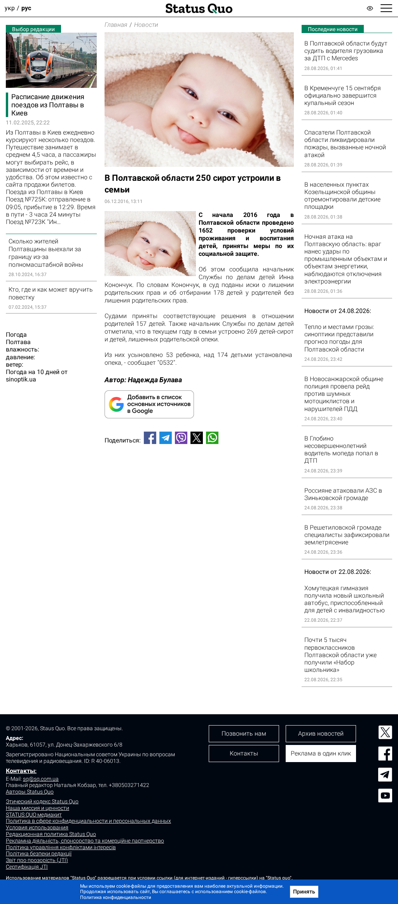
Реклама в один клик (321, 753)
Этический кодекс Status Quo (42, 801)
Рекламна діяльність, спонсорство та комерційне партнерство (85, 841)
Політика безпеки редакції (39, 853)
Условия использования (37, 827)
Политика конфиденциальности (115, 897)
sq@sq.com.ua (41, 779)
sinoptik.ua (21, 379)
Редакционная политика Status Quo (51, 834)
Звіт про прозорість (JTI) (37, 860)
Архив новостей (321, 733)
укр (10, 8)
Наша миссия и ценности (37, 808)
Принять (304, 891)
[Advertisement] (199, 475)
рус (26, 8)
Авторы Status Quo (30, 792)
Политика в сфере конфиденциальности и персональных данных (88, 821)
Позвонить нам (244, 733)
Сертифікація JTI (27, 867)
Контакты (20, 771)
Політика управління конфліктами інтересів (61, 847)
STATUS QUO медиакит (34, 814)
